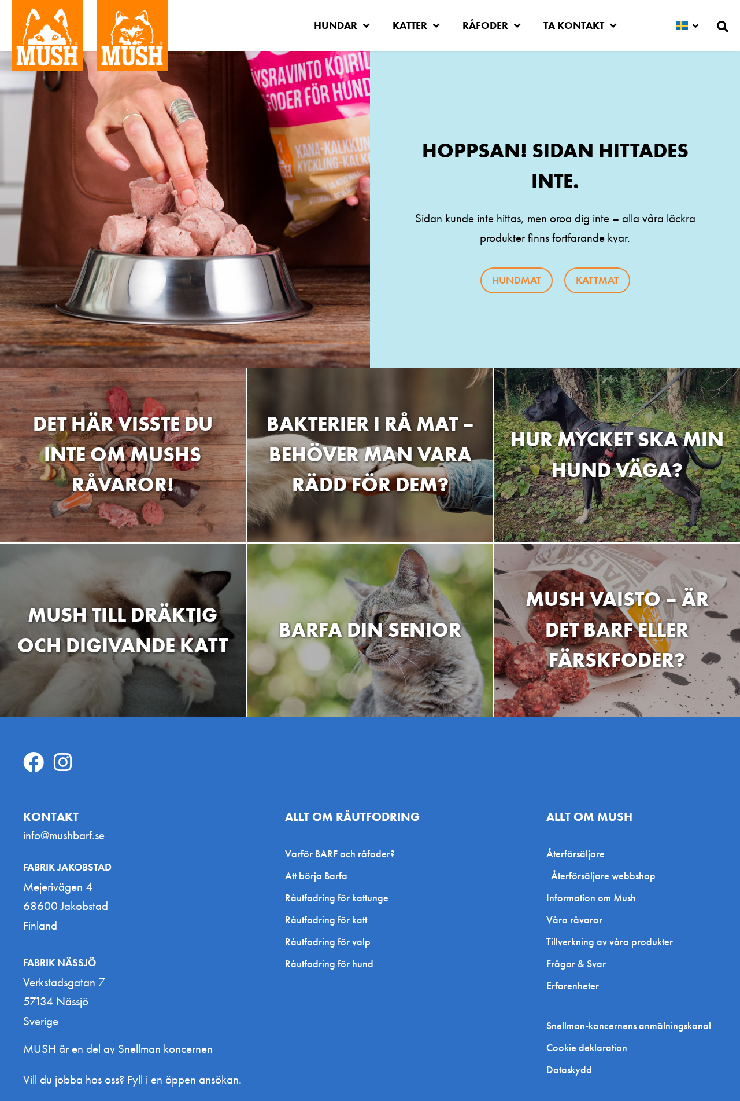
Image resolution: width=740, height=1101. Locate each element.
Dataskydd (569, 1070)
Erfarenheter (572, 985)
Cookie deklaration (586, 1048)
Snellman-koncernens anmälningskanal (628, 1026)
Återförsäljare (575, 853)
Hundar (335, 25)
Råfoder (485, 25)
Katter (410, 25)
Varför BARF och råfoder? (340, 853)
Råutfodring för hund (329, 963)
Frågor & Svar (576, 963)
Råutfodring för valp (328, 941)
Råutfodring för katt (326, 919)
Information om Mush (591, 897)
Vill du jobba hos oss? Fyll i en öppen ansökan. (132, 1079)
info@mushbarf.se (64, 835)
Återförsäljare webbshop (603, 875)
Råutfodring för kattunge (336, 897)
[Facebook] (33, 762)
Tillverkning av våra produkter (609, 941)
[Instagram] (63, 762)
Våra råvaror (574, 919)
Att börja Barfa (316, 875)
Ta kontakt (573, 25)
